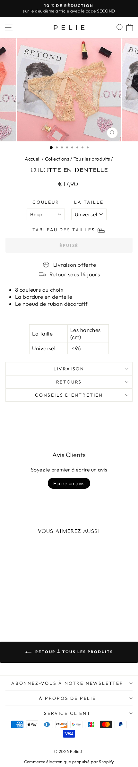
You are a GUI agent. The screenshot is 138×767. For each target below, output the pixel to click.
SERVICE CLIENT (67, 713)
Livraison (69, 369)
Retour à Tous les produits (73, 651)
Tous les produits (91, 159)
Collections (57, 159)
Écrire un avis (69, 483)
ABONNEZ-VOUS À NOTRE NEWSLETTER (67, 683)
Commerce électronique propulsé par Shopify (69, 761)
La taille (88, 202)
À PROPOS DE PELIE (67, 698)
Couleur (45, 202)
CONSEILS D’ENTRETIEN (69, 395)
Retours (69, 382)
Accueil (32, 159)
